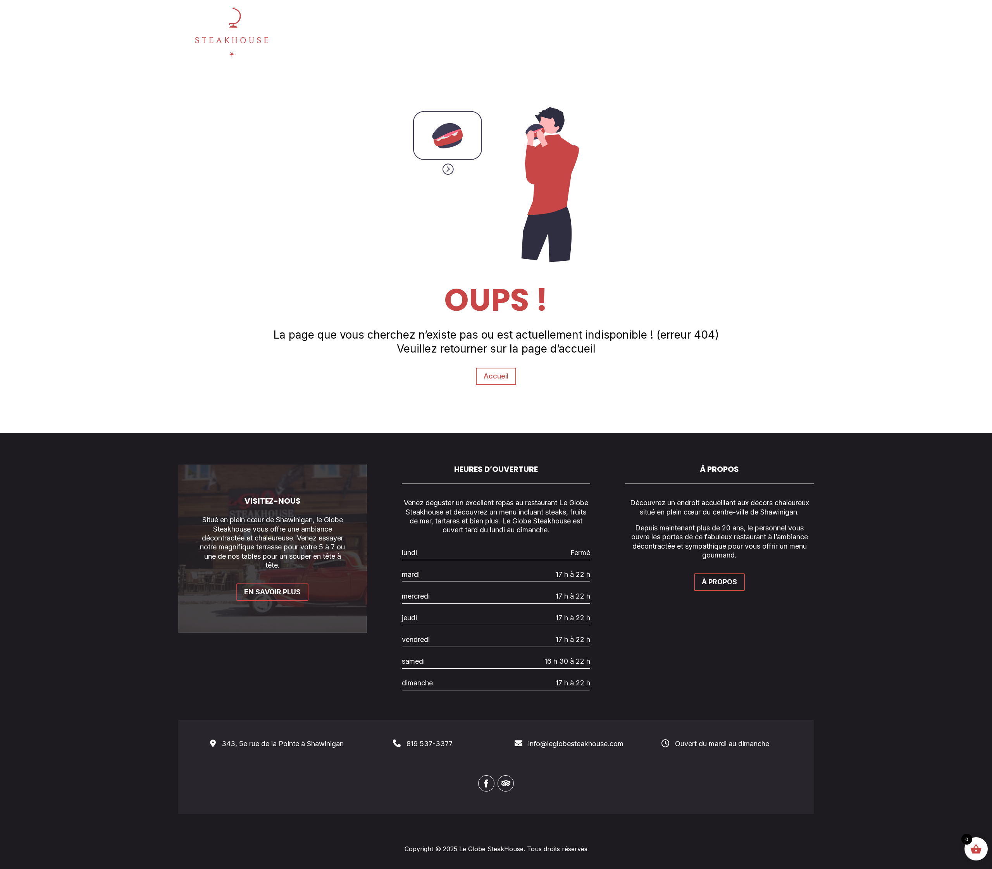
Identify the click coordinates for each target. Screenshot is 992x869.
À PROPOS (719, 582)
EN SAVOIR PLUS (272, 592)
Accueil (496, 376)
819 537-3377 (429, 744)
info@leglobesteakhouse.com (575, 744)
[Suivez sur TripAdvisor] (506, 783)
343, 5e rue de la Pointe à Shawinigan (283, 744)
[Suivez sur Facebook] (486, 783)
